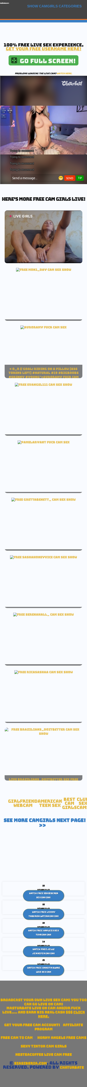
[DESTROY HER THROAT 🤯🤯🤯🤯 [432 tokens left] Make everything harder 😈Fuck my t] (43, 672)
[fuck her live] (43, 327)
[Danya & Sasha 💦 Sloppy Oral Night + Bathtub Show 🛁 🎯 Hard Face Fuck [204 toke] (43, 557)
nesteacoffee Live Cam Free (43, 1054)
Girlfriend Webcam (23, 803)
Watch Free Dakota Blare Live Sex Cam (43, 970)
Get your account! (32, 1025)
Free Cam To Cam (17, 1037)
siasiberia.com (4, 3)
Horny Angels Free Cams (61, 1037)
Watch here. (64, 73)
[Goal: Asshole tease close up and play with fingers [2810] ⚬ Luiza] (43, 734)
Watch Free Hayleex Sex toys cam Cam (43, 932)
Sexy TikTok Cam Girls (44, 1046)
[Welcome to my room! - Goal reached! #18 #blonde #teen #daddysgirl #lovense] (43, 385)
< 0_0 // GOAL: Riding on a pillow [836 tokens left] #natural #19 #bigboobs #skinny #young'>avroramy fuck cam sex (44, 375)
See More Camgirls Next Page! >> (45, 823)
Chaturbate (72, 1067)
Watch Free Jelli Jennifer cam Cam (43, 951)
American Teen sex (50, 803)
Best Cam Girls (69, 803)
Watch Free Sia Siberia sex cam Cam (43, 895)
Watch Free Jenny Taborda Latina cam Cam (44, 914)
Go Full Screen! (46, 61)
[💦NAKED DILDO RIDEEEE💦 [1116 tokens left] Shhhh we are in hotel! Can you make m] (43, 270)
